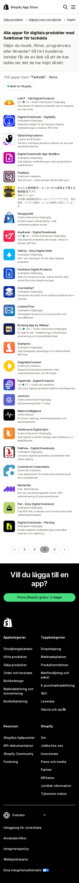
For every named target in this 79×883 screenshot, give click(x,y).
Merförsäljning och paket (55, 675)
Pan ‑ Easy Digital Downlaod (36, 504)
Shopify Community (18, 754)
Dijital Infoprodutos (30, 135)
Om (43, 738)
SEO (44, 693)
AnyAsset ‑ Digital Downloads (37, 232)
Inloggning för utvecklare (22, 827)
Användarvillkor (15, 838)
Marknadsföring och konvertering (18, 691)
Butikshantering (15, 701)
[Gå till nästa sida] (64, 549)
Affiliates (47, 778)
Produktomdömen (54, 665)
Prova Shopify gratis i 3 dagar (39, 597)
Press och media (53, 762)
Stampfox (24, 343)
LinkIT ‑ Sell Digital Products (36, 98)
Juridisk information (56, 786)
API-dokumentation (18, 745)
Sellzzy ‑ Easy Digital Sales (35, 250)
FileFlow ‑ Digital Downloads (36, 448)
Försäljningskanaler (18, 649)
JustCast (23, 396)
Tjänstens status (54, 793)
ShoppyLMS (25, 213)
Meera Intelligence (29, 411)
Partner (46, 769)
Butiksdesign (13, 681)
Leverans (48, 701)
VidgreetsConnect (29, 362)
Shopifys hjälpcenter (19, 738)
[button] (39, 104)
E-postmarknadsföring (58, 685)
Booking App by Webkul (33, 325)
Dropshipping (51, 649)
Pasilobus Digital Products (35, 269)
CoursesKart (26, 288)
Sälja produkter (15, 665)
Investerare (49, 754)
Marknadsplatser (53, 657)
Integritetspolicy (16, 849)
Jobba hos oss (52, 745)
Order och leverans (18, 673)
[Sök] (65, 7)
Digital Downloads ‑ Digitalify (37, 117)
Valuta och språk (53, 709)
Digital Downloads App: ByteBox (39, 154)
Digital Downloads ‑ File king (36, 522)
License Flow (26, 306)
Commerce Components (33, 466)
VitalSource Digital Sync (33, 429)
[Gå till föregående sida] (15, 549)
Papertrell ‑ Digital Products (36, 380)
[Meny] (73, 7)
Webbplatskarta (16, 859)
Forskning (11, 762)
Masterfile (24, 485)
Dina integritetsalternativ (23, 870)
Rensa (53, 77)
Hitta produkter (15, 657)
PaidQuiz (23, 172)
